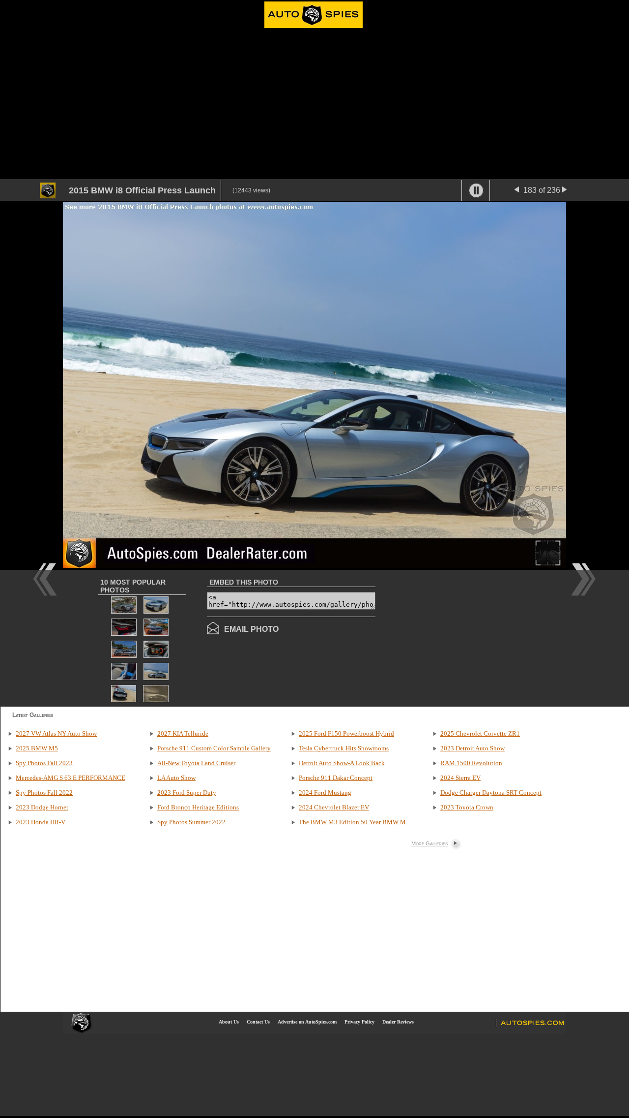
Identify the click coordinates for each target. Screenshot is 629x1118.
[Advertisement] (314, 105)
